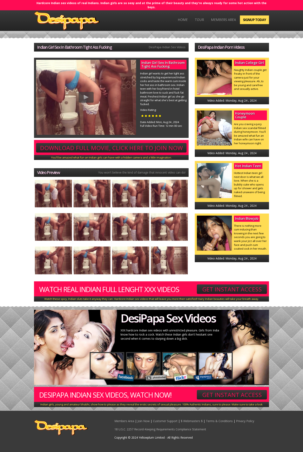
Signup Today (254, 20)
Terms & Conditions (219, 421)
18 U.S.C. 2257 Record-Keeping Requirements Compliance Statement (160, 429)
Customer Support (165, 421)
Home (183, 20)
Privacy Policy (245, 421)
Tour (199, 20)
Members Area (223, 20)
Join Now (143, 421)
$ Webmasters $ (192, 421)
